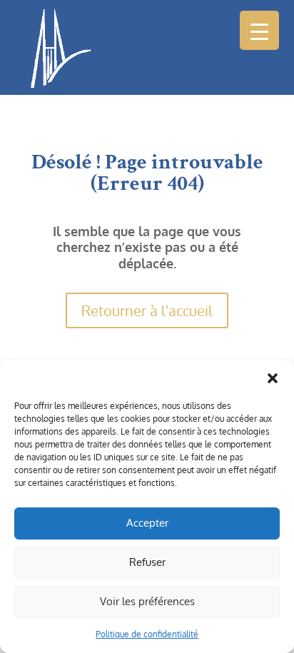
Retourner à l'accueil (147, 310)
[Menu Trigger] (259, 30)
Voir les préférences (147, 601)
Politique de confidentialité (147, 634)
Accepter (147, 523)
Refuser (147, 562)
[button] (272, 378)
